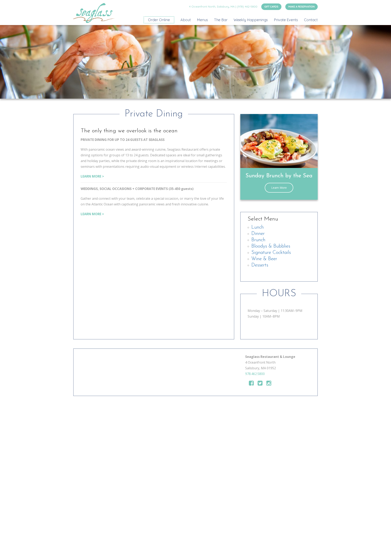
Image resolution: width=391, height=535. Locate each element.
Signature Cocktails (271, 252)
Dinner (258, 233)
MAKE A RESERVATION (301, 6)
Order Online (159, 20)
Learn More (279, 188)
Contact (311, 20)
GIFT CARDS (271, 6)
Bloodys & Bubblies (270, 246)
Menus (202, 20)
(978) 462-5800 (247, 6)
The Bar (220, 20)
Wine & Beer (264, 259)
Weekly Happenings (251, 20)
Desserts (259, 265)
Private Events (286, 20)
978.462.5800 (255, 374)
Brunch (258, 240)
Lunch (257, 227)
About (185, 20)
